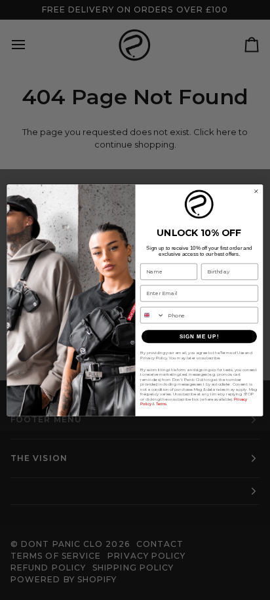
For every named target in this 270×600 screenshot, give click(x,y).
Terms (161, 403)
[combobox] (152, 315)
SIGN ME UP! (200, 336)
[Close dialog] (256, 191)
